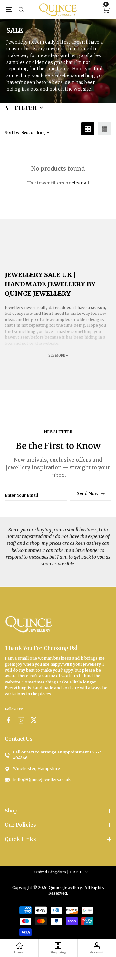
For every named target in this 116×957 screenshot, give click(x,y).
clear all (80, 183)
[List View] (104, 128)
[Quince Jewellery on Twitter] (33, 720)
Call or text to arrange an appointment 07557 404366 (57, 755)
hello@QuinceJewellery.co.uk (42, 779)
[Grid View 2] (87, 128)
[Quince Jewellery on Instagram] (21, 720)
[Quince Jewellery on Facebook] (8, 720)
